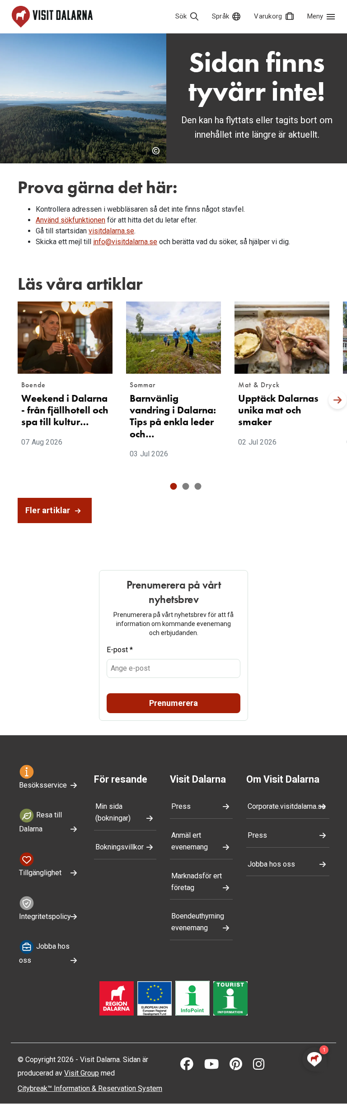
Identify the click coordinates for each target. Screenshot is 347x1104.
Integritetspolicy (45, 916)
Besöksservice (43, 785)
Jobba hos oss (44, 953)
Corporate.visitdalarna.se (287, 806)
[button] (173, 486)
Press (181, 806)
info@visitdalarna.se (125, 241)
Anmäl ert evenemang (189, 841)
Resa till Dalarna (40, 822)
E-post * (120, 649)
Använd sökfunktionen (70, 220)
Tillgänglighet (40, 872)
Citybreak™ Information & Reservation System (90, 1088)
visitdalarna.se (111, 231)
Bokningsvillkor (119, 847)
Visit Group (81, 1073)
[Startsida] (52, 16)
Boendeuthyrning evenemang (197, 922)
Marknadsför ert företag (196, 882)
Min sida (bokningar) (113, 812)
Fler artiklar (48, 510)
